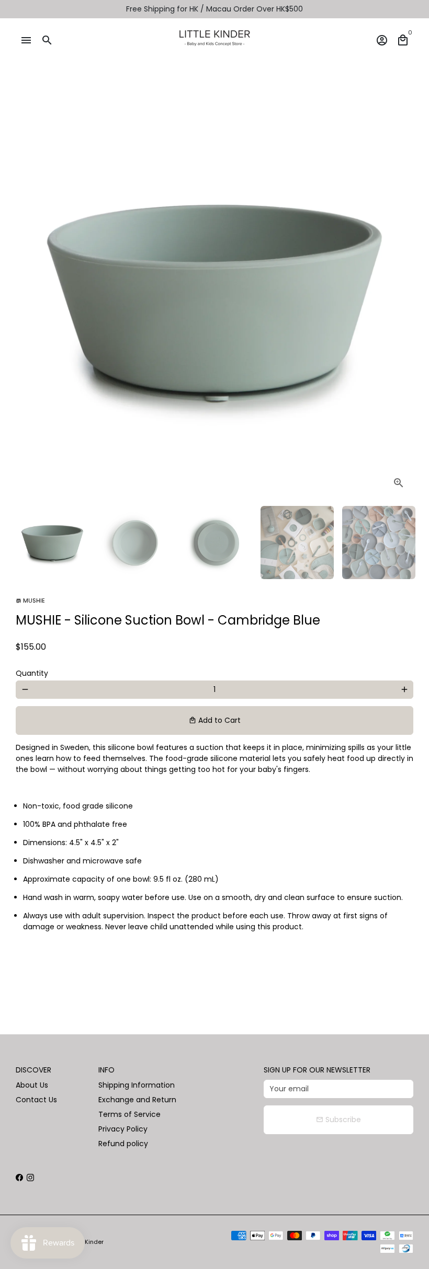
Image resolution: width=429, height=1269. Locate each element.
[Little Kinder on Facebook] (19, 1177)
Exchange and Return (137, 1099)
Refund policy (123, 1143)
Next (400, 299)
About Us (32, 1085)
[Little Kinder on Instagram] (30, 1177)
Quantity (32, 673)
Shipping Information (136, 1085)
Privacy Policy (123, 1129)
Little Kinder (87, 1242)
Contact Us (36, 1099)
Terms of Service (129, 1114)
